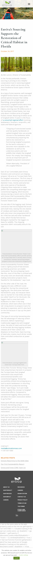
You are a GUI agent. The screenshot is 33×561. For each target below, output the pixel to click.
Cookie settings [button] (23, 555)
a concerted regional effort (13, 120)
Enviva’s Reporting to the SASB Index (15, 461)
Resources (21, 487)
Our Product (7, 490)
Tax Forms (21, 506)
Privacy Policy (22, 500)
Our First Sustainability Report (12, 464)
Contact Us (22, 497)
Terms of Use (22, 503)
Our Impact (7, 497)
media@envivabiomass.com (11, 448)
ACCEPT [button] (17, 558)
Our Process (7, 493)
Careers (6, 500)
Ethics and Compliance (22, 510)
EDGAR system (22, 493)
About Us (6, 487)
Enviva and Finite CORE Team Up (13, 468)
